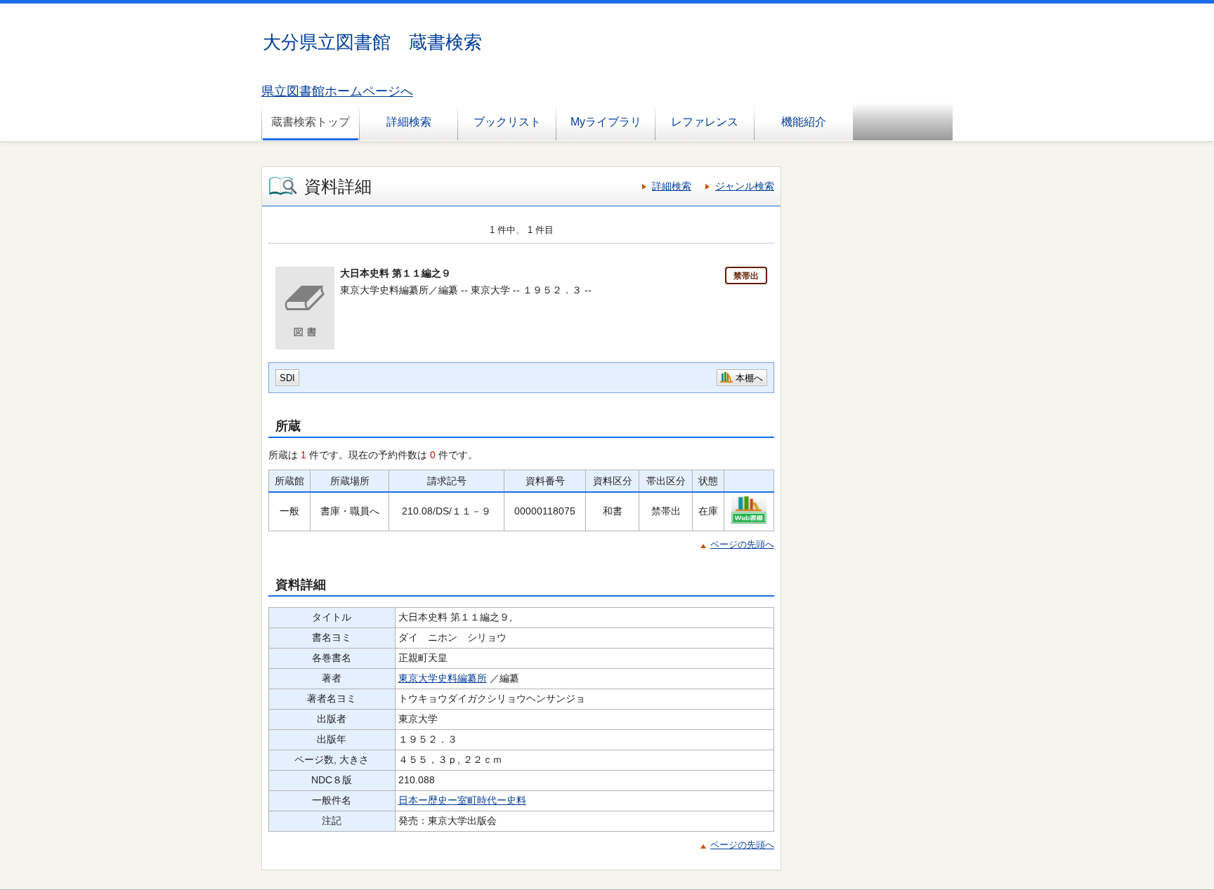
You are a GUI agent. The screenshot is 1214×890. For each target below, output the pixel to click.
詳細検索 (408, 122)
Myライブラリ (605, 122)
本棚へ (749, 378)
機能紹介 (803, 122)
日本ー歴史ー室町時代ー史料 (462, 800)
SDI (287, 378)
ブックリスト (507, 122)
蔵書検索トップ (310, 122)
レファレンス (704, 122)
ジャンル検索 (744, 186)
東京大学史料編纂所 (442, 678)
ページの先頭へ (742, 544)
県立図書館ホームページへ (337, 91)
